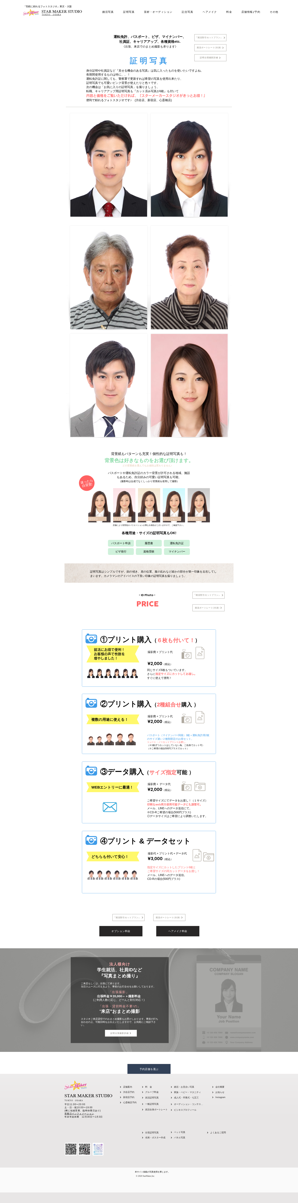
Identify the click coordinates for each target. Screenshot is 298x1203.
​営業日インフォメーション (79, 1113)
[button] (128, 12)
